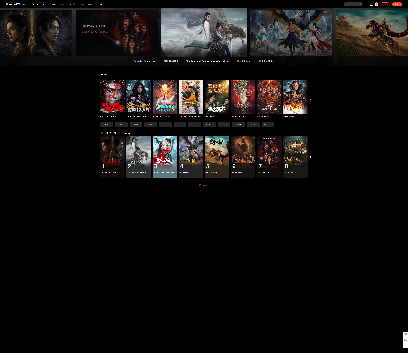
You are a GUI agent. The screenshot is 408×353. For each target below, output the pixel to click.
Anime (90, 4)
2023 (136, 125)
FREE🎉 (71, 4)
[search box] (360, 4)
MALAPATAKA (171, 60)
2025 (107, 125)
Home (25, 4)
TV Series (81, 4)
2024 (121, 125)
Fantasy (209, 125)
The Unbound (244, 60)
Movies (62, 4)
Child (239, 125)
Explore (102, 4)
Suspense (194, 125)
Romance (268, 125)
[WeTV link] (13, 4)
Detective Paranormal (145, 60)
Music (253, 125)
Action (180, 125)
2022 (151, 125)
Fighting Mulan (266, 60)
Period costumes (165, 125)
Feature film (224, 125)
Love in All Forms (37, 4)
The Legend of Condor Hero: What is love (208, 60)
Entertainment (51, 4)
